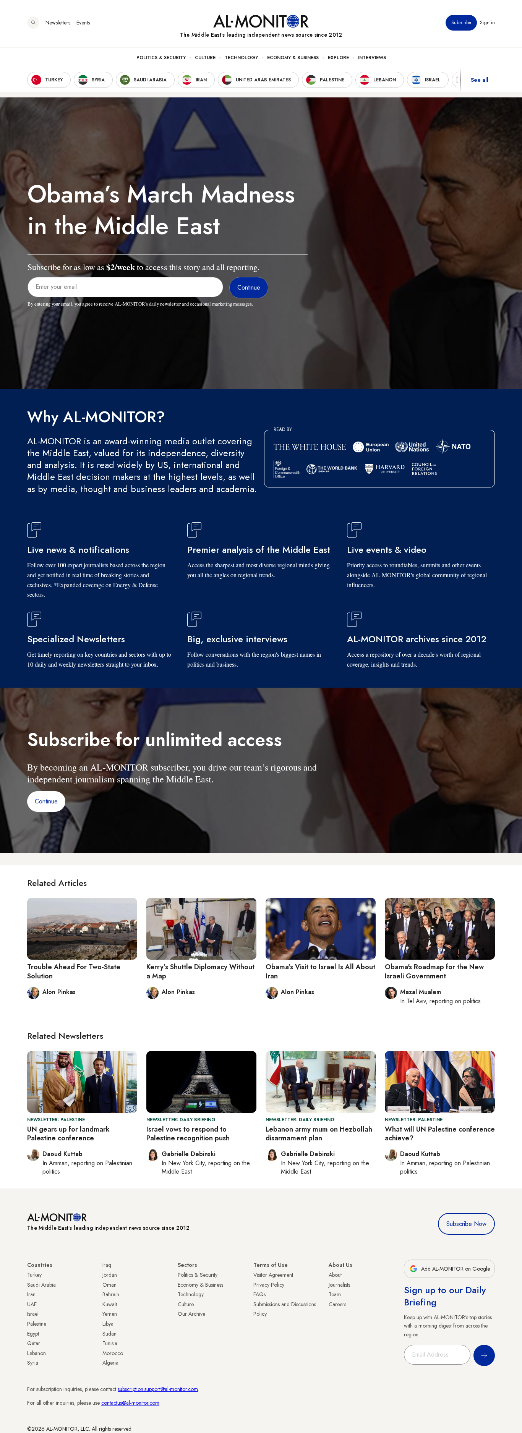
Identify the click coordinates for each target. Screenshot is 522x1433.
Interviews (372, 57)
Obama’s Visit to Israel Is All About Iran (320, 971)
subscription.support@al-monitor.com (158, 1389)
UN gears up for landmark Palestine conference (68, 1133)
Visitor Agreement (273, 1275)
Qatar (33, 1343)
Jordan (109, 1275)
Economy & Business (293, 57)
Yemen (109, 1314)
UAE (32, 1304)
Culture (205, 57)
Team (335, 1294)
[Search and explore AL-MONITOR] (33, 22)
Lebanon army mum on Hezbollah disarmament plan (319, 1133)
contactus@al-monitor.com (130, 1403)
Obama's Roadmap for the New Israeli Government (434, 971)
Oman (109, 1285)
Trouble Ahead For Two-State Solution (73, 971)
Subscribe (461, 22)
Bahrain (110, 1294)
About (335, 1275)
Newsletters (57, 22)
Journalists (339, 1285)
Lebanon (36, 1353)
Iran (31, 1294)
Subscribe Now (466, 1223)
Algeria (110, 1363)
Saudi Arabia (41, 1285)
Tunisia (109, 1343)
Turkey (34, 1275)
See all (479, 80)
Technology (241, 57)
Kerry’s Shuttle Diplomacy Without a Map (200, 971)
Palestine (36, 1324)
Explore (338, 57)
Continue (46, 801)
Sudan (109, 1333)
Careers (337, 1304)
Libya (107, 1324)
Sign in (487, 22)
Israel (33, 1314)
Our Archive (191, 1314)
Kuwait (109, 1304)
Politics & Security (161, 57)
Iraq (106, 1265)
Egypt (33, 1333)
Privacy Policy (268, 1285)
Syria (32, 1363)
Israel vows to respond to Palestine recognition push (188, 1133)
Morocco (112, 1353)
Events (83, 22)
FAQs (259, 1294)
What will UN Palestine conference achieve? (440, 1133)
